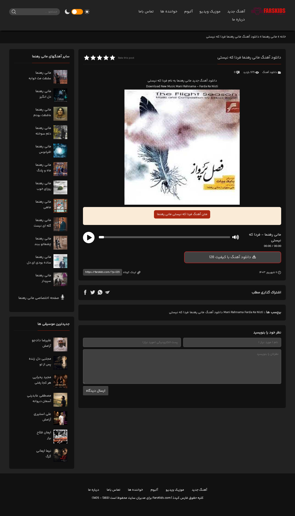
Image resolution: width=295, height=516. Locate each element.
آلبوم (188, 12)
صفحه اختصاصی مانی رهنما (39, 298)
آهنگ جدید (236, 12)
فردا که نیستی (179, 312)
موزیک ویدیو (210, 12)
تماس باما (146, 12)
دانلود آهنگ (269, 72)
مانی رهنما (269, 36)
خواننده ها (168, 12)
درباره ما (238, 20)
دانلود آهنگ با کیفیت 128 (230, 257)
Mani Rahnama (234, 312)
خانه (283, 36)
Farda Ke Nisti (254, 312)
